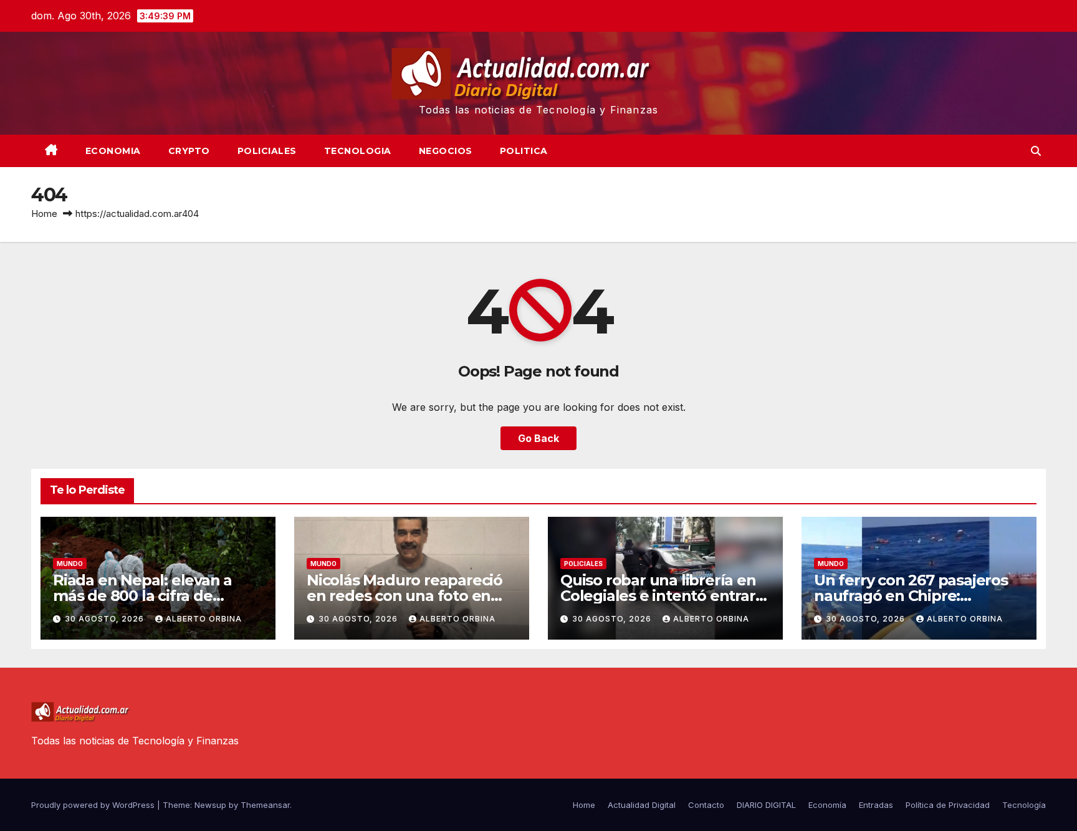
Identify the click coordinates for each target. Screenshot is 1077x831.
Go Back (538, 438)
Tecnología (1024, 805)
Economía (827, 805)
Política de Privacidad (948, 805)
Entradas (876, 805)
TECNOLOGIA (357, 150)
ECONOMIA (113, 150)
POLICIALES (267, 150)
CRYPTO (189, 150)
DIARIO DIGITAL (766, 805)
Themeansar (265, 805)
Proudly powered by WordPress (94, 805)
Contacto (706, 805)
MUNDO (70, 563)
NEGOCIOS (445, 150)
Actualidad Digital (642, 805)
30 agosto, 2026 (105, 618)
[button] (1036, 151)
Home (44, 213)
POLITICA (524, 150)
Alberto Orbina (204, 618)
